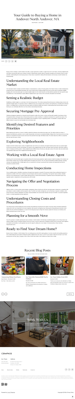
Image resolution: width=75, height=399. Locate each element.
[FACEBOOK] (66, 369)
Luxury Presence (11, 392)
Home (2, 369)
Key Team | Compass (19, 236)
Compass (24, 375)
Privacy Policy (70, 392)
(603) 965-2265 (4, 361)
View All (70, 294)
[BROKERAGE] (72, 369)
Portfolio (17, 369)
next (6, 294)
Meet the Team (10, 369)
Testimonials (25, 369)
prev (2, 294)
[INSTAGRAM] (69, 369)
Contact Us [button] (37, 329)
